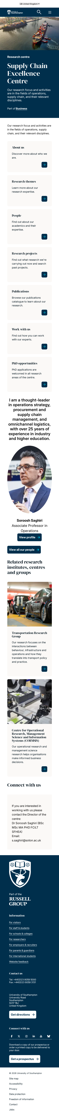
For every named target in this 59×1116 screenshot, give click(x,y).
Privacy (13, 1088)
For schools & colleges (21, 933)
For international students (22, 956)
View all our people (22, 549)
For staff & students (19, 928)
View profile (27, 537)
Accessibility (16, 1083)
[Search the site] (39, 12)
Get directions (20, 1014)
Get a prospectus (22, 1059)
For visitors (15, 922)
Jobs (11, 1109)
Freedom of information (21, 1099)
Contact (13, 1104)
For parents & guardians (21, 950)
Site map (13, 1078)
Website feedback (18, 961)
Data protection (17, 1094)
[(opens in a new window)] (11, 1036)
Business (21, 108)
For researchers (17, 939)
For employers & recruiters (23, 944)
